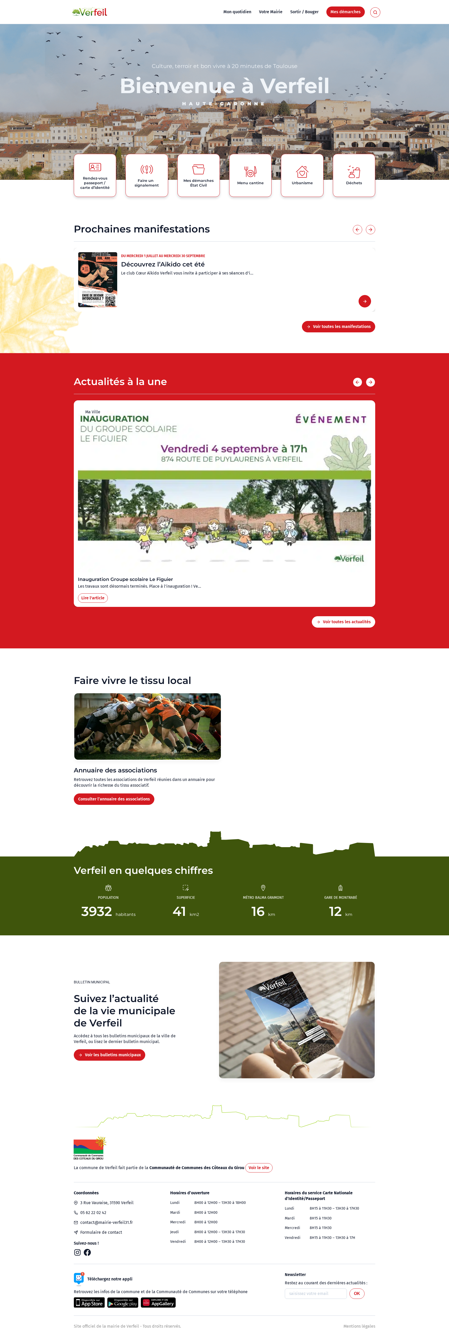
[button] (357, 229)
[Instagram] (77, 1252)
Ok (357, 1293)
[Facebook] (87, 1252)
